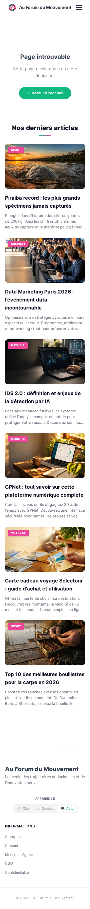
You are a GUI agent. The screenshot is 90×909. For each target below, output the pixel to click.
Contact (11, 845)
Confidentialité (17, 872)
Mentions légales (19, 854)
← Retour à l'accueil (45, 93)
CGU (9, 863)
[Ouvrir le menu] (79, 7)
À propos (13, 836)
